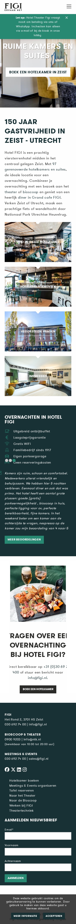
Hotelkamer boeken (24, 780)
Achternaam (13, 861)
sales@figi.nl (39, 759)
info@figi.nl (38, 724)
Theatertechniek (21, 810)
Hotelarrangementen (38, 286)
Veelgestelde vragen (38, 331)
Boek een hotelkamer (38, 689)
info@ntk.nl (32, 739)
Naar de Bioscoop (23, 800)
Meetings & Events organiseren (32, 786)
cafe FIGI (52, 197)
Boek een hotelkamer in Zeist (38, 72)
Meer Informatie (25, 916)
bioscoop (30, 192)
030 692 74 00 (15, 724)
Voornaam (11, 845)
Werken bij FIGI (21, 805)
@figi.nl (40, 677)
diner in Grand (30, 197)
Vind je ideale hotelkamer (38, 242)
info (31, 677)
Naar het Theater (22, 795)
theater (11, 192)
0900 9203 (13, 739)
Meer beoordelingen (24, 539)
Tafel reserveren (21, 790)
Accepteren (54, 916)
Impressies (38, 376)
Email (9, 830)
